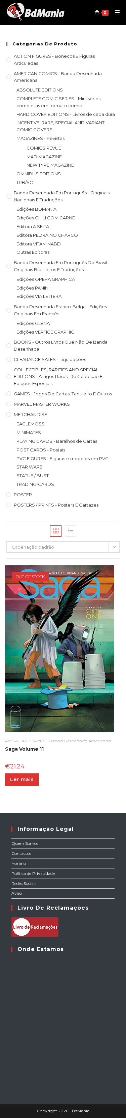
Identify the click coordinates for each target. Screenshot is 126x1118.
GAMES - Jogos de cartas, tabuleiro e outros (63, 393)
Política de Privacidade (33, 873)
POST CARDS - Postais (40, 449)
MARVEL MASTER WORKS (42, 404)
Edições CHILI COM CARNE (45, 217)
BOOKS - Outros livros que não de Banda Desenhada (61, 345)
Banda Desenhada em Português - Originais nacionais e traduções (62, 196)
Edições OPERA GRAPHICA (45, 279)
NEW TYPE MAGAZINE (50, 165)
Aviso (16, 893)
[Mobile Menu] (115, 12)
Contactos (21, 853)
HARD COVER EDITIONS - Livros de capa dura (65, 114)
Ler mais (22, 779)
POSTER (23, 494)
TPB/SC (24, 182)
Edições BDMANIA (36, 209)
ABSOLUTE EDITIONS (39, 89)
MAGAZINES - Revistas (40, 138)
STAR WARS (29, 467)
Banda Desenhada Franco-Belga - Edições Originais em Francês (60, 310)
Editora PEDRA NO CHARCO (47, 235)
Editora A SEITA (32, 226)
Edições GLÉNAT (34, 323)
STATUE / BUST (32, 475)
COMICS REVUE (44, 148)
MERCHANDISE (30, 414)
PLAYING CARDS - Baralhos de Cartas (56, 441)
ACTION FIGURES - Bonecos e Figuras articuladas (54, 59)
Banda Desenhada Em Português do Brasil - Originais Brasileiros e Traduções (62, 266)
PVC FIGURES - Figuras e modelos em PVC (62, 458)
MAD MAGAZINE (44, 156)
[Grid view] (55, 531)
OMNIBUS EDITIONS (38, 173)
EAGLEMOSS (30, 423)
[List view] (70, 531)
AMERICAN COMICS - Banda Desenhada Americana (58, 77)
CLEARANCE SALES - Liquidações (50, 359)
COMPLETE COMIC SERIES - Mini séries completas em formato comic (58, 102)
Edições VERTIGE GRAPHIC (45, 332)
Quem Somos (24, 843)
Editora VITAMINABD (38, 243)
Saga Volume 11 (24, 749)
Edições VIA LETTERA (38, 296)
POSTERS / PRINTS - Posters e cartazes (56, 505)
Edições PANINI (32, 288)
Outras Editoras (32, 252)
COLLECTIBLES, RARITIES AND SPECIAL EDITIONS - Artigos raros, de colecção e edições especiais (58, 376)
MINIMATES (28, 432)
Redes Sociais (23, 883)
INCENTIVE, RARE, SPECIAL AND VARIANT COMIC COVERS (60, 126)
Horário (18, 863)
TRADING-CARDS (35, 484)
